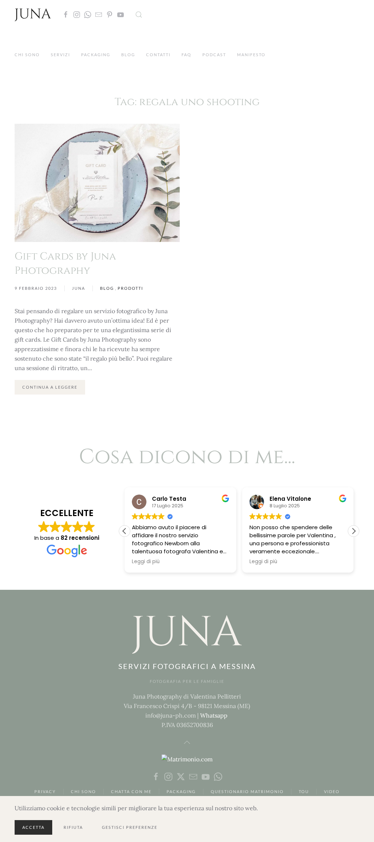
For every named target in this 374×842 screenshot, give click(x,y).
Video (332, 791)
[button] (138, 14)
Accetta (33, 827)
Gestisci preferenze (129, 827)
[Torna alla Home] (33, 14)
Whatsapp (214, 715)
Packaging (95, 54)
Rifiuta (73, 827)
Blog (128, 54)
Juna (78, 288)
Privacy (45, 791)
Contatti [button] (158, 54)
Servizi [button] (60, 54)
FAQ (186, 54)
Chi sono (27, 54)
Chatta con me (131, 791)
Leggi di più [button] (146, 561)
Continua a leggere (49, 387)
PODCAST (214, 54)
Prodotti (130, 288)
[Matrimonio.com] (187, 758)
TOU (304, 791)
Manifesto (251, 54)
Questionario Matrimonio (247, 791)
